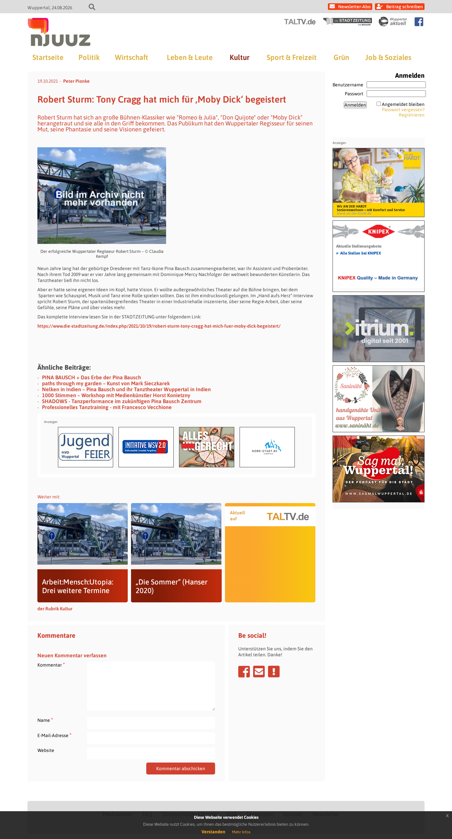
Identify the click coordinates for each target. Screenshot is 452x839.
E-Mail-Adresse (54, 735)
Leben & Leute (190, 57)
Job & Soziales (388, 57)
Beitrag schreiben (404, 6)
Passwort (354, 93)
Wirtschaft (131, 57)
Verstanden (213, 831)
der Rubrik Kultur (54, 608)
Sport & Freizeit (292, 57)
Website (45, 750)
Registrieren (412, 114)
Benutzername (348, 84)
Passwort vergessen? (403, 109)
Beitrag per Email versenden (259, 671)
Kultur (239, 57)
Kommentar (51, 665)
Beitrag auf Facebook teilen (244, 671)
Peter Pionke (76, 81)
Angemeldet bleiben (403, 104)
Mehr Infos (241, 832)
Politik (89, 57)
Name (45, 720)
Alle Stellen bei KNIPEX (358, 253)
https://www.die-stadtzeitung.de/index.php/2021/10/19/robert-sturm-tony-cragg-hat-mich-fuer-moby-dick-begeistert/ (159, 326)
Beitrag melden (274, 671)
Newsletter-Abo (354, 6)
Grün (341, 57)
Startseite (48, 57)
